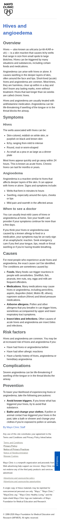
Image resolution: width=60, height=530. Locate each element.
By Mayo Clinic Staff (14, 427)
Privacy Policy (10, 446)
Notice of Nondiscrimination (16, 453)
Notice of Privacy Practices (16, 449)
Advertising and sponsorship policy (19, 478)
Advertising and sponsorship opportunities (22, 481)
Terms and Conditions (13, 442)
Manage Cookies (11, 456)
